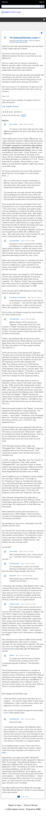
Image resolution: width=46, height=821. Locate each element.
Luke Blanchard (14, 240)
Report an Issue (14, 805)
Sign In (41, 2)
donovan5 (19, 40)
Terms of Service (31, 805)
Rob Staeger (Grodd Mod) (17, 297)
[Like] (41, 33)
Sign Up (5, 2)
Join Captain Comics (10, 106)
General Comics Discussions (18, 42)
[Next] (27, 796)
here (4, 753)
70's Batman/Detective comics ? (24, 38)
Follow (23, 115)
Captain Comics (14, 604)
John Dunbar (13, 124)
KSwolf (11, 655)
